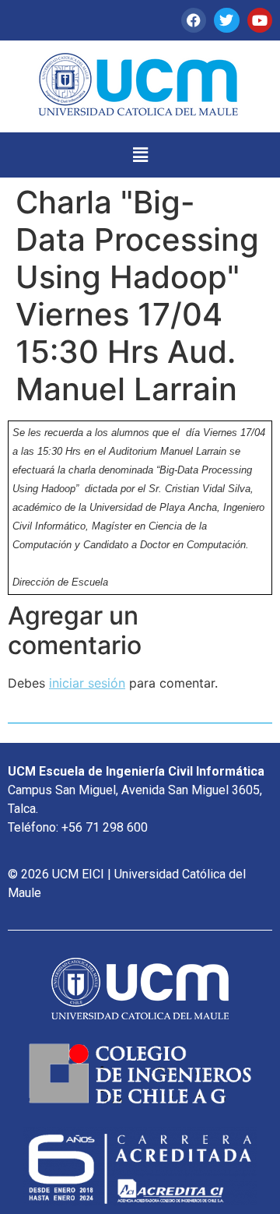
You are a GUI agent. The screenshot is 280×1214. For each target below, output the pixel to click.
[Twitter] (226, 20)
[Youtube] (259, 20)
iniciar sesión (87, 683)
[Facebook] (193, 20)
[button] (140, 154)
